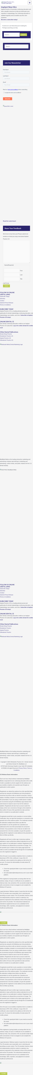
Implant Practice (4, 630)
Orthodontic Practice (5, 632)
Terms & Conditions (5, 304)
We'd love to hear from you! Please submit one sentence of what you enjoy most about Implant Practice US (15, 236)
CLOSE (4, 922)
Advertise (2, 298)
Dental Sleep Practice (6, 334)
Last (21, 274)
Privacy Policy (22, 768)
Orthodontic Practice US (6, 340)
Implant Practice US (5, 338)
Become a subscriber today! (9, 19)
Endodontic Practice (5, 628)
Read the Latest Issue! (9, 221)
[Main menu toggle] (29, 2)
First (21, 270)
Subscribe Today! (4, 296)
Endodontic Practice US (6, 336)
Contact (2, 300)
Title (21, 279)
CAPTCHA (6, 283)
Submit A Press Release (6, 302)
